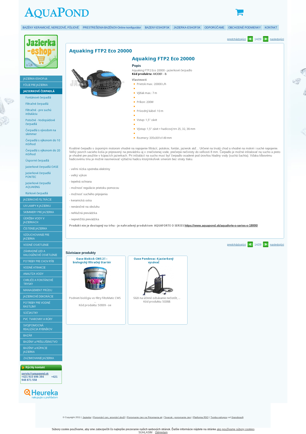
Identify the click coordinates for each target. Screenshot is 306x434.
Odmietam (161, 432)
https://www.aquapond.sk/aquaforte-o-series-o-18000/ (221, 225)
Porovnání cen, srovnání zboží (109, 417)
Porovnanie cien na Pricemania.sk (144, 417)
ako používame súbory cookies (235, 429)
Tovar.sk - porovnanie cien (177, 417)
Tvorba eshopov (219, 417)
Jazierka (87, 417)
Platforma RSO (201, 417)
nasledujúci (277, 39)
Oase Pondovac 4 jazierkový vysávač (154, 260)
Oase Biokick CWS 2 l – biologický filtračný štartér (92, 260)
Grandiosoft (237, 417)
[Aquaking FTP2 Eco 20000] (97, 111)
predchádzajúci (236, 39)
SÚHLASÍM (145, 432)
